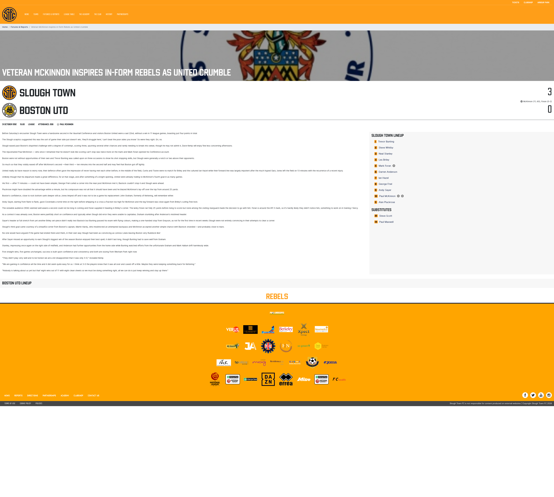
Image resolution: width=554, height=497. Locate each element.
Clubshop (528, 2)
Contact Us (93, 395)
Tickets (515, 2)
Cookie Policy (25, 404)
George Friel (385, 184)
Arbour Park (544, 2)
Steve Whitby (386, 148)
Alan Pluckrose (387, 202)
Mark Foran (385, 166)
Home (5, 27)
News (27, 14)
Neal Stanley (385, 154)
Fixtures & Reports (51, 14)
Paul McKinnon (387, 196)
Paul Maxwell (386, 222)
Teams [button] (35, 14)
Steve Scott (385, 216)
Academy (65, 395)
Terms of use (9, 404)
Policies (39, 404)
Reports (18, 395)
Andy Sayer (385, 190)
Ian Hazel (384, 178)
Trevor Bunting (386, 142)
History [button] (109, 14)
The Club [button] (97, 14)
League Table (69, 14)
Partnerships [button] (122, 14)
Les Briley (384, 160)
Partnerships (49, 395)
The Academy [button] (84, 14)
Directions (32, 395)
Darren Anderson (388, 172)
